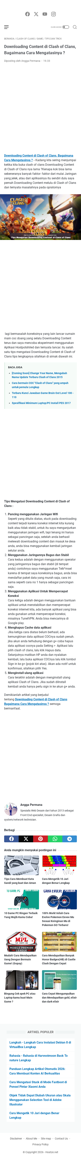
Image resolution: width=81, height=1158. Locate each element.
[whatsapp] (55, 838)
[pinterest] (40, 838)
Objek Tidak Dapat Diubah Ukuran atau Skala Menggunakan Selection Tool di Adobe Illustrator (40, 1100)
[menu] (8, 27)
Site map (46, 1138)
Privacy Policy (40, 1144)
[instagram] (53, 14)
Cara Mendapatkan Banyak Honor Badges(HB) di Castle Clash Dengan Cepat (59, 959)
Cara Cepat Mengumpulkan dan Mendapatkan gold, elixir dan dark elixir (59, 997)
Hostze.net (51, 1152)
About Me (31, 1138)
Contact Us (61, 1138)
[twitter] (36, 14)
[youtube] (44, 14)
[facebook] (27, 14)
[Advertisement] (40, 108)
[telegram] (69, 838)
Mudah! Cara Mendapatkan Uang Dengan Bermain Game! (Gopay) (20, 959)
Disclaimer (16, 1138)
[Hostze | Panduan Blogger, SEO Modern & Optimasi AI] (40, 6)
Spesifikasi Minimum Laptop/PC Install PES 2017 (41, 403)
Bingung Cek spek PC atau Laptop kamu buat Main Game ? (19, 997)
